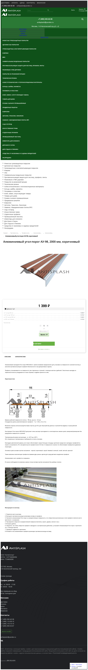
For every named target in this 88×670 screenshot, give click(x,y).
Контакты (4, 608)
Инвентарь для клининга (13, 219)
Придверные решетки (12, 200)
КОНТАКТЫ (31, 3)
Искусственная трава (12, 212)
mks (5, 173)
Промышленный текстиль (13, 216)
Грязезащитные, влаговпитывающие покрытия (21, 168)
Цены (3, 606)
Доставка (4, 602)
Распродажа (8, 228)
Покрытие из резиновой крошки (15, 182)
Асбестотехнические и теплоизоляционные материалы (24, 186)
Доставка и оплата (43, 349)
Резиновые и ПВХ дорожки (14, 180)
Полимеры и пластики (12, 191)
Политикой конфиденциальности (64, 653)
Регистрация (79, 664)
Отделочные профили (12, 214)
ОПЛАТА (15, 3)
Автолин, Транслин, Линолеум (15, 205)
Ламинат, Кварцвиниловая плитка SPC (18, 207)
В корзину (37, 344)
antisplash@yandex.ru (24, 6)
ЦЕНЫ (22, 3)
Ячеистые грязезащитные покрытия (17, 163)
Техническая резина (11, 184)
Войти (73, 10)
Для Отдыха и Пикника (12, 223)
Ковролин (7, 203)
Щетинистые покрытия (12, 166)
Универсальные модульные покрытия (17, 175)
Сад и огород (9, 210)
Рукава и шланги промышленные (16, 198)
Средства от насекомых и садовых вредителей (21, 226)
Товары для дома (10, 196)
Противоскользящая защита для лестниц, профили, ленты (25, 177)
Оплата (3, 604)
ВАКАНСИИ (41, 3)
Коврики (7, 170)
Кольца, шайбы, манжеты (13, 189)
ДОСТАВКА (5, 3)
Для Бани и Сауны (11, 221)
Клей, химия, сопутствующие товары (17, 193)
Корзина (74, 666)
